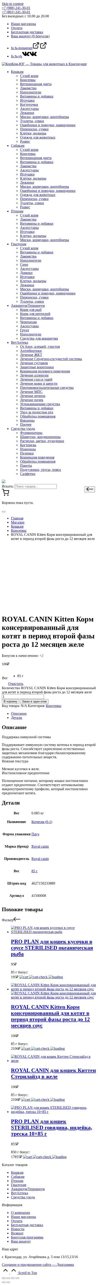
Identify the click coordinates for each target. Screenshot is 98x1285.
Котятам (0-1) (41, 822)
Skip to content (12, 4)
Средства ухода (23, 1197)
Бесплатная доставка (27, 1225)
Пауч (35, 834)
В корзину (10, 701)
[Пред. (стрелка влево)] (3, 1282)
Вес (5, 678)
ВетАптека (19, 1193)
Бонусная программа (27, 1237)
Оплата (16, 1221)
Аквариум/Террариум (28, 1189)
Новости (17, 1229)
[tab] (53, 714)
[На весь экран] (13, 1278)
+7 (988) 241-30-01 (16, 8)
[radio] (20, 676)
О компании (20, 1213)
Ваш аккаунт (21, 1241)
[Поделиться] (8, 1278)
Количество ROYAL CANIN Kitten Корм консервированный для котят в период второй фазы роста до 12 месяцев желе (49, 690)
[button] (90, 489)
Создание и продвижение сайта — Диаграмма (38, 1265)
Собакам (17, 1177)
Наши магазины (23, 1217)
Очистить (15, 684)
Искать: (8, 486)
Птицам (17, 1181)
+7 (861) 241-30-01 (16, 12)
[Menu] (3, 511)
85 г (34, 871)
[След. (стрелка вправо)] (8, 1282)
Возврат (17, 1233)
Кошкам (17, 1172)
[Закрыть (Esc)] (3, 1278)
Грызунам (18, 1185)
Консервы (53, 706)
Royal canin (40, 846)
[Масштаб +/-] (17, 1278)
